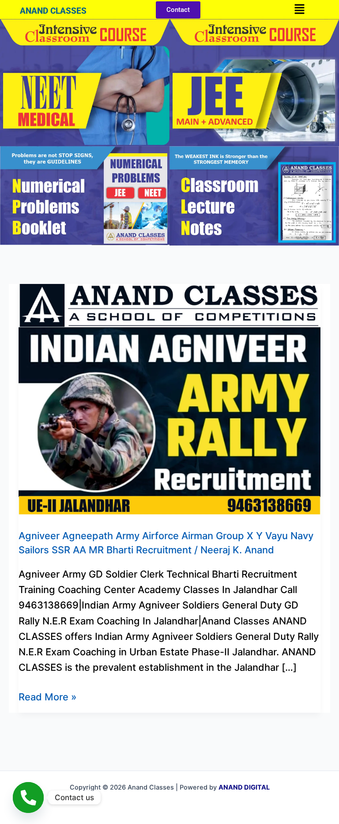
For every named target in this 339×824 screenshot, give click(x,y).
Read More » (47, 696)
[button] (299, 9)
